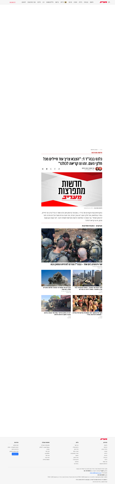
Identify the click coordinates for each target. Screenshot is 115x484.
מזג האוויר (105, 461)
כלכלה (80, 2)
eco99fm (47, 453)
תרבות (70, 2)
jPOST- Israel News (44, 447)
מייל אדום (76, 449)
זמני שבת (47, 457)
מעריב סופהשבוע (74, 453)
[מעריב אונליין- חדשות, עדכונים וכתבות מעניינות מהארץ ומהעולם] (103, 2)
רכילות (62, 2)
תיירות (39, 2)
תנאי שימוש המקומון (14, 451)
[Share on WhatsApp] (46, 169)
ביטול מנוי (76, 463)
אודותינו (76, 461)
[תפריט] (109, 2)
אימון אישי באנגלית (45, 445)
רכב (43, 2)
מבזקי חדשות (94, 149)
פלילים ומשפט (49, 2)
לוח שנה (24, 2)
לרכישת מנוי (12, 2)
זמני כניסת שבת (32, 2)
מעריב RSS (75, 451)
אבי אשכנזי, (91, 168)
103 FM (47, 451)
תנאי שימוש (15, 445)
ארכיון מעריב (75, 459)
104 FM (47, 455)
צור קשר (76, 445)
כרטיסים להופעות (103, 463)
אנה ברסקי (85, 168)
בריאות (57, 2)
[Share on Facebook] (55, 169)
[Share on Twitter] (50, 169)
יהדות (106, 459)
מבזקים (105, 447)
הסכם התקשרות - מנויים (13, 447)
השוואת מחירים (46, 459)
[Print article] (42, 169)
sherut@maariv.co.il (95, 473)
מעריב (101, 149)
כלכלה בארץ (104, 449)
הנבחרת (86, 2)
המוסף (76, 455)
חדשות (91, 2)
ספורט (75, 2)
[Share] (59, 169)
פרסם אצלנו (75, 447)
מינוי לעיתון (76, 457)
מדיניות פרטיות (15, 449)
